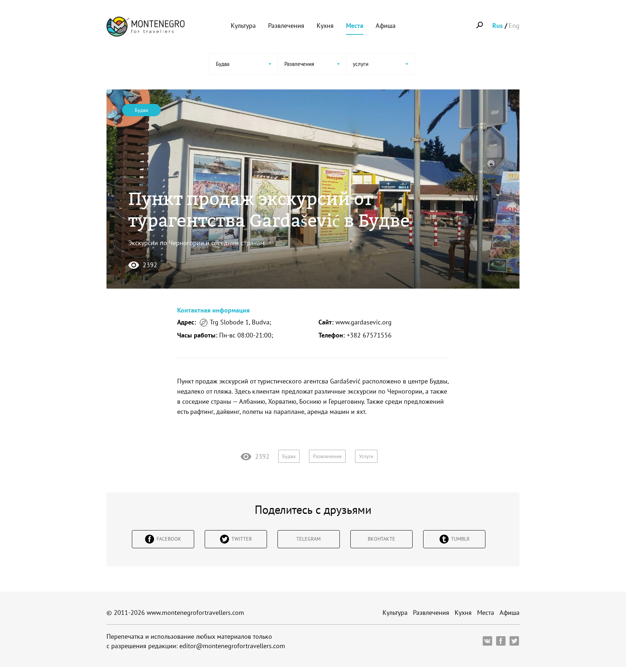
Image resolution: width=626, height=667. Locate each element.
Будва (141, 110)
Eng (514, 25)
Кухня (325, 25)
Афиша (386, 25)
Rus (497, 25)
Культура (243, 25)
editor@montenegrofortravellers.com (232, 646)
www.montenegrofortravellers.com (195, 612)
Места (354, 25)
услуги (366, 456)
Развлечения (286, 25)
